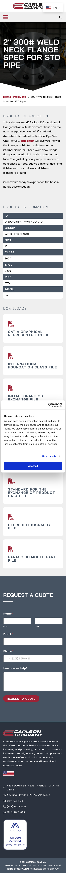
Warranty (26, 869)
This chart (27, 141)
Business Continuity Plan (46, 869)
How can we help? (15, 668)
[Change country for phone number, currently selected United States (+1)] (7, 658)
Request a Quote (21, 698)
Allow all (33, 466)
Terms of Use (13, 869)
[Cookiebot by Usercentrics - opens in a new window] (48, 405)
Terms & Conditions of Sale (45, 865)
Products (19, 97)
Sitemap (9, 865)
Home (7, 97)
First (5, 626)
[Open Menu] (5, 17)
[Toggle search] (60, 17)
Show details (48, 456)
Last (37, 626)
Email (8, 634)
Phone (8, 651)
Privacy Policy (22, 865)
